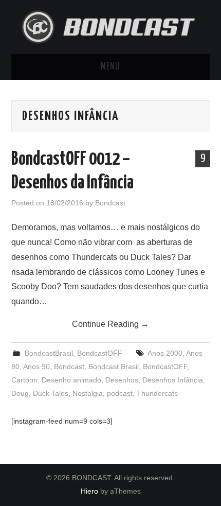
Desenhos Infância (172, 380)
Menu (110, 67)
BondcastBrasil (49, 353)
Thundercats (157, 393)
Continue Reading (110, 324)
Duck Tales (50, 393)
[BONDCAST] (110, 26)
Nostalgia (87, 393)
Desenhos (121, 380)
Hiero (89, 491)
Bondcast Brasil (113, 366)
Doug (20, 393)
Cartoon (24, 380)
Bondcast (110, 203)
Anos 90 (36, 366)
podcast (120, 393)
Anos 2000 (165, 353)
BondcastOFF (99, 353)
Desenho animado (71, 380)
